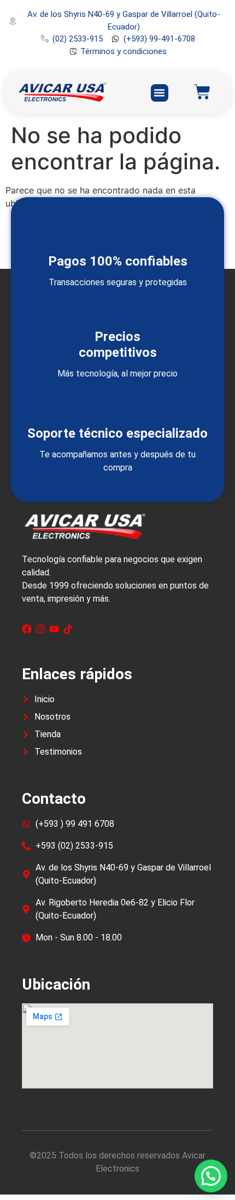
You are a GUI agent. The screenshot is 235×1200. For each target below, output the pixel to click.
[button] (159, 93)
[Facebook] (27, 629)
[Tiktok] (68, 629)
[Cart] (202, 92)
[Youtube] (54, 629)
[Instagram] (40, 629)
